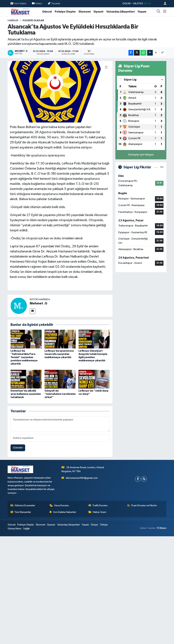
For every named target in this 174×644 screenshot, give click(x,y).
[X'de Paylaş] (137, 53)
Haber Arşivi (99, 512)
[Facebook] (138, 479)
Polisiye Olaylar (65, 11)
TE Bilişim (161, 528)
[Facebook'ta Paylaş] (130, 53)
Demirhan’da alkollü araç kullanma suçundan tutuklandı (26, 394)
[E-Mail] (32, 311)
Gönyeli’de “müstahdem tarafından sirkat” (60, 394)
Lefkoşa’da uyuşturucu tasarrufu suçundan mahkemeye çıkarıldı (59, 354)
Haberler (13, 20)
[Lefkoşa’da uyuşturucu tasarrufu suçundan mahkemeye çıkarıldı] (60, 339)
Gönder (18, 447)
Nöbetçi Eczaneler (25, 505)
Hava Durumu (61, 505)
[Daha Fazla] (150, 53)
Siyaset (98, 11)
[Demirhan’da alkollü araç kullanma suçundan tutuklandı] (26, 379)
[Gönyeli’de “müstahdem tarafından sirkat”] (60, 379)
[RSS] (144, 479)
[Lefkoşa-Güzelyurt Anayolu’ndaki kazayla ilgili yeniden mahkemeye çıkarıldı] (94, 339)
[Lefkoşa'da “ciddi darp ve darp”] (94, 379)
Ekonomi (85, 11)
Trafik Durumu (100, 505)
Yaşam (141, 11)
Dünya (94, 524)
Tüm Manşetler (22, 512)
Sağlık (26, 528)
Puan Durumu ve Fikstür (144, 505)
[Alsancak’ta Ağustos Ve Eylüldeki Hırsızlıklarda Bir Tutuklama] (60, 91)
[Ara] (158, 12)
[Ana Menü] (164, 12)
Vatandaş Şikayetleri (120, 11)
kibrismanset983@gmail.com (82, 478)
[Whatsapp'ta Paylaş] (143, 53)
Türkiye (104, 524)
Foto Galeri (20, 3)
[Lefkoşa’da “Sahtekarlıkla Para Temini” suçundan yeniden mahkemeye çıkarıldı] (26, 339)
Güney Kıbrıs (14, 528)
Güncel (47, 11)
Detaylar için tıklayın (141, 154)
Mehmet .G (38, 303)
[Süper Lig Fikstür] (161, 167)
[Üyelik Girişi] (163, 3)
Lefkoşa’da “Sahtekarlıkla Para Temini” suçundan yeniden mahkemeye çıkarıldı (24, 357)
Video (39, 3)
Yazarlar (55, 3)
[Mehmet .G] (19, 305)
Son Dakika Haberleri (64, 512)
